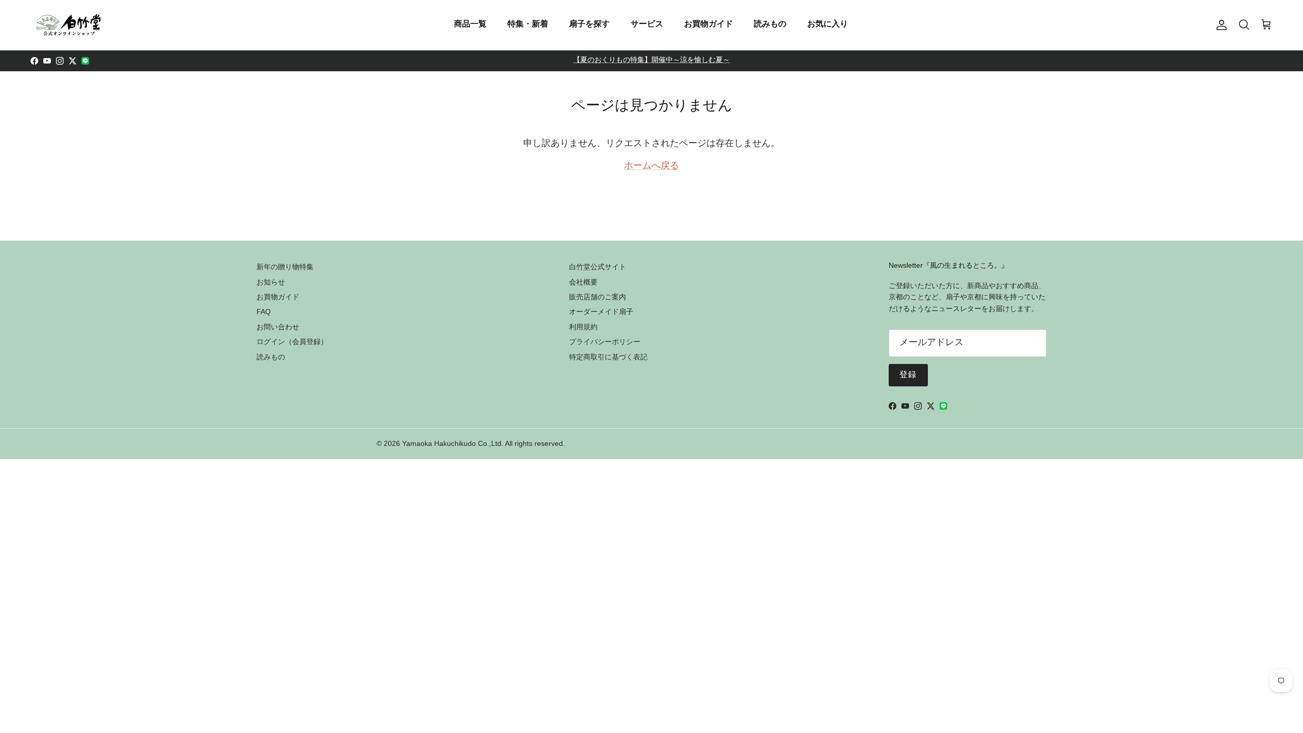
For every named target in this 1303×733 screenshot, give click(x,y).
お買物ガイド (708, 23)
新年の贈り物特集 (285, 267)
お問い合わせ (278, 327)
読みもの (770, 23)
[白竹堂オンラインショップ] (69, 25)
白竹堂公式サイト (597, 267)
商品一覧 (470, 23)
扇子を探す (589, 23)
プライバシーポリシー (604, 341)
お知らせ (271, 282)
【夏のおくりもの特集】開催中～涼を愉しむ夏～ (651, 60)
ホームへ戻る (651, 166)
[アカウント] (1219, 25)
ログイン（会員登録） (292, 341)
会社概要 (583, 282)
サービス (647, 23)
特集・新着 (527, 23)
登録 (908, 375)
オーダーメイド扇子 (601, 311)
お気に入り (827, 23)
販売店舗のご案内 (597, 297)
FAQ (264, 311)
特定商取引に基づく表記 (608, 357)
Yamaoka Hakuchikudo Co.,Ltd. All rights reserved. (483, 443)
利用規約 (583, 327)
